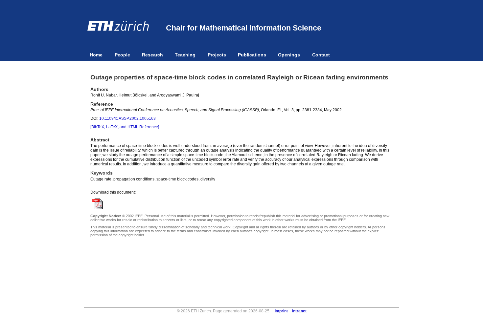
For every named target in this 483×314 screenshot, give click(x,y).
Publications (252, 54)
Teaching (185, 54)
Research (152, 54)
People (122, 54)
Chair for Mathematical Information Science (243, 28)
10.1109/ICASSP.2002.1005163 (127, 118)
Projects (217, 54)
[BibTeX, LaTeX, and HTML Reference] (124, 127)
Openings (289, 54)
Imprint (281, 311)
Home (96, 54)
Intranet (299, 311)
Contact (321, 54)
